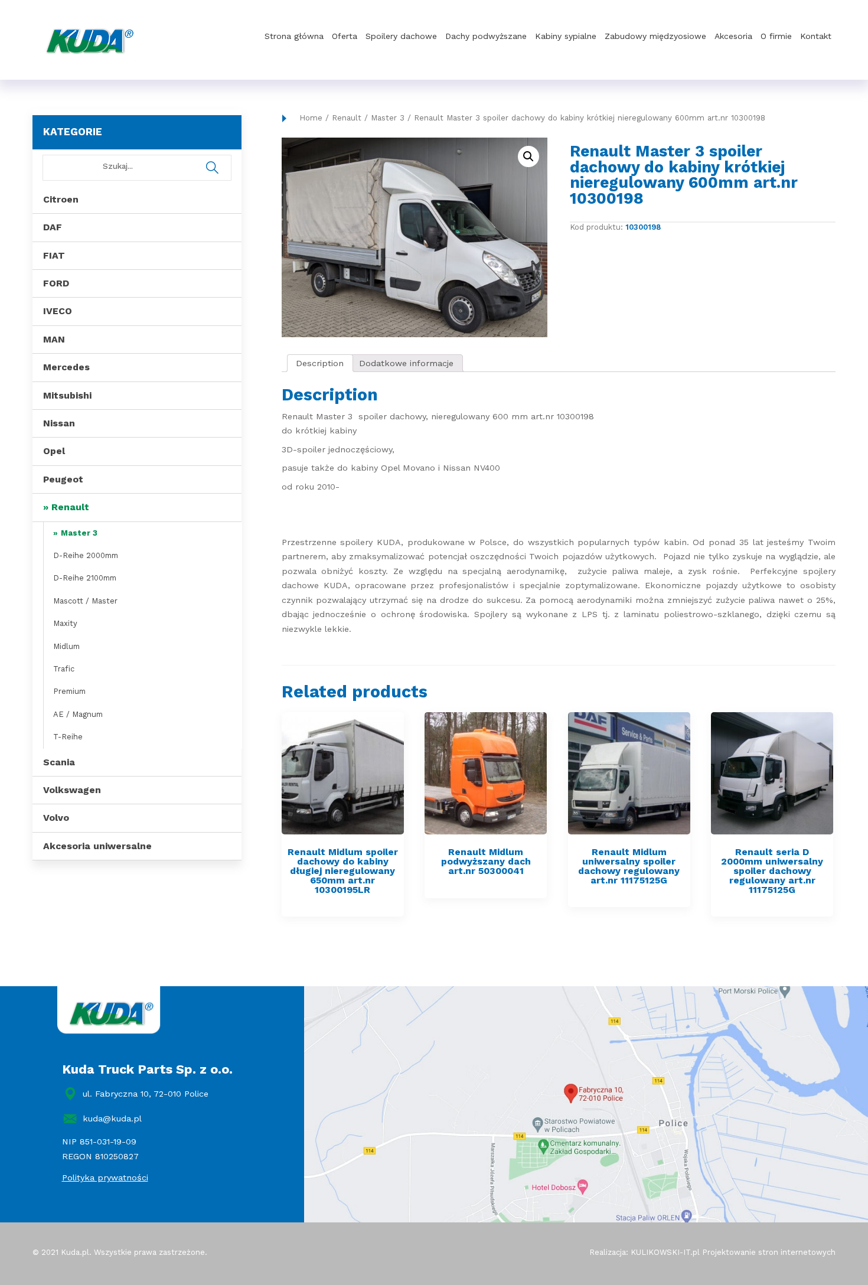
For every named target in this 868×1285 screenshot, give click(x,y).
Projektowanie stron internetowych (769, 1252)
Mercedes (66, 367)
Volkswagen (72, 789)
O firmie (776, 36)
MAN (54, 339)
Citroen (61, 199)
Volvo (56, 817)
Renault (70, 507)
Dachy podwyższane (486, 36)
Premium (69, 691)
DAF (52, 227)
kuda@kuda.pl (112, 1118)
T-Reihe (68, 736)
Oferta (344, 36)
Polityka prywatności (105, 1177)
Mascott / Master (85, 600)
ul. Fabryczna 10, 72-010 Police (145, 1093)
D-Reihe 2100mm (84, 577)
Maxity (65, 623)
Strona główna (294, 36)
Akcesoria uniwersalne (97, 846)
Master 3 (79, 533)
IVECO (57, 311)
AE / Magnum (78, 714)
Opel (54, 450)
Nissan (59, 423)
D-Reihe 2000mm (85, 555)
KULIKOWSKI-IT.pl (665, 1252)
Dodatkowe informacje (406, 363)
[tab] (320, 363)
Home (310, 117)
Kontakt (815, 36)
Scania (59, 762)
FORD (56, 283)
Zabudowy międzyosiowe (655, 36)
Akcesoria (733, 36)
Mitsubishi (67, 395)
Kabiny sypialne (565, 36)
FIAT (54, 255)
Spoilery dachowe (401, 36)
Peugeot (63, 479)
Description (320, 363)
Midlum (66, 646)
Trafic (63, 668)
